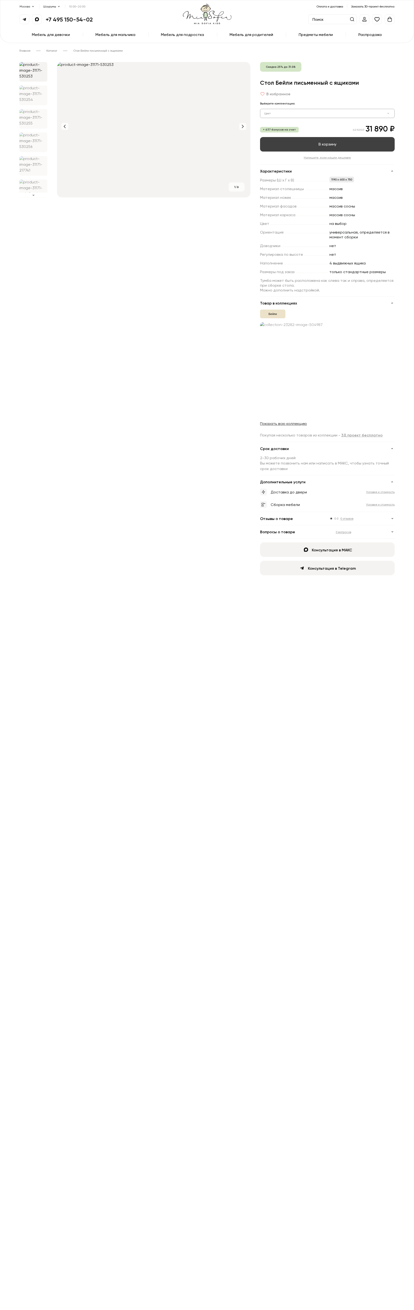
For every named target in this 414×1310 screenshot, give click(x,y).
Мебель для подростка (182, 34)
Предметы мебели (316, 34)
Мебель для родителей (251, 34)
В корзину (327, 144)
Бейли (273, 313)
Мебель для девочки (51, 34)
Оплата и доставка (329, 6)
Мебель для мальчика (115, 34)
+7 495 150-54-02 (69, 19)
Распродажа (370, 34)
